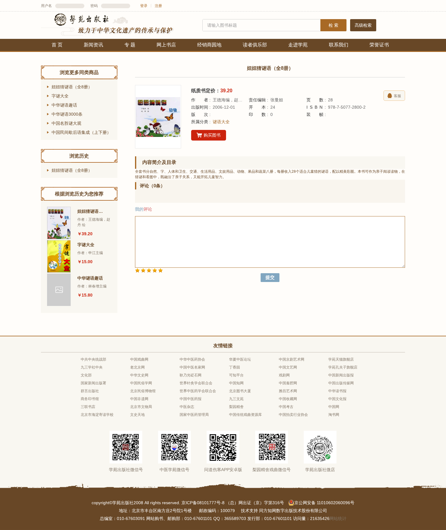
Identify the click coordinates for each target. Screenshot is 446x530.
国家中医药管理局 (194, 415)
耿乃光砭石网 (190, 375)
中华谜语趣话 (64, 105)
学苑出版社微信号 (126, 469)
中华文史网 (139, 375)
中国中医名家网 (192, 367)
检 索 (333, 25)
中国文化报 (337, 399)
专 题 (129, 44)
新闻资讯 (93, 44)
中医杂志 (187, 407)
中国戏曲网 (139, 359)
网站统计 (337, 518)
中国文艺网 (288, 367)
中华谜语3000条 (67, 114)
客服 (397, 96)
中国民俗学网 (141, 383)
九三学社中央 (92, 367)
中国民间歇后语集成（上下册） (81, 132)
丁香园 (234, 367)
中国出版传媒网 (341, 383)
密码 (94, 6)
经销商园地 (209, 44)
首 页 (57, 44)
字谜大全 (60, 95)
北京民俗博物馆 (143, 391)
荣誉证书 (379, 44)
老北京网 (137, 367)
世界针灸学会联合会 (196, 383)
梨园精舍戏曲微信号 (271, 469)
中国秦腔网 (288, 383)
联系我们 (338, 44)
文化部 (86, 375)
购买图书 (212, 135)
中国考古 (286, 407)
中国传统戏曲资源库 (245, 415)
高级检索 (363, 25)
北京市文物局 (141, 407)
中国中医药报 (190, 399)
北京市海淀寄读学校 (97, 415)
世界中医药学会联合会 (198, 391)
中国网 (333, 407)
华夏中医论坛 (240, 359)
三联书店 (88, 407)
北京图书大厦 (240, 391)
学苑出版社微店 (320, 469)
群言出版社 (90, 391)
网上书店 (166, 44)
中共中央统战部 (93, 359)
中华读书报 (337, 391)
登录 (143, 6)
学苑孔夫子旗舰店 (342, 367)
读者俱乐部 (255, 44)
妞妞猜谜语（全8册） (72, 86)
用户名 (46, 6)
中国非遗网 (139, 399)
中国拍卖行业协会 (293, 415)
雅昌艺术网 (288, 391)
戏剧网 (284, 375)
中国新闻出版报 (341, 375)
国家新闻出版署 (93, 383)
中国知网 (236, 383)
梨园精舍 (236, 407)
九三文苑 (236, 399)
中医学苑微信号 (174, 469)
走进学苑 (298, 44)
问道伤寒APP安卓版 (223, 469)
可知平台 (236, 375)
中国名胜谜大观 (66, 123)
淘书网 (333, 415)
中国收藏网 (288, 399)
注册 (158, 6)
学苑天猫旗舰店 (341, 359)
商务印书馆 (90, 399)
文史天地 (137, 415)
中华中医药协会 (192, 359)
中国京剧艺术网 (291, 359)
